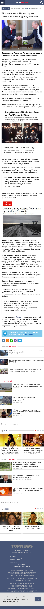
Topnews (19, 317)
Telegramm (28, 334)
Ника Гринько (35, 8)
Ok (38, 599)
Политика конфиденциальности (22, 566)
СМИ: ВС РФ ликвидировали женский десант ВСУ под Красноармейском (25, 352)
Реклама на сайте (17, 559)
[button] (2, 2)
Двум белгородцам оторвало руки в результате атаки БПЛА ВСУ (26, 361)
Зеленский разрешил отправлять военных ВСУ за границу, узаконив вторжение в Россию (25, 370)
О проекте (13, 556)
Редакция (13, 562)
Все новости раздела (9, 424)
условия (15, 602)
